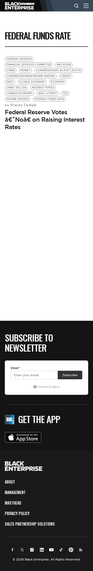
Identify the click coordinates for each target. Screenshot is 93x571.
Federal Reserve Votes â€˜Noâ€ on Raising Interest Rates (45, 119)
